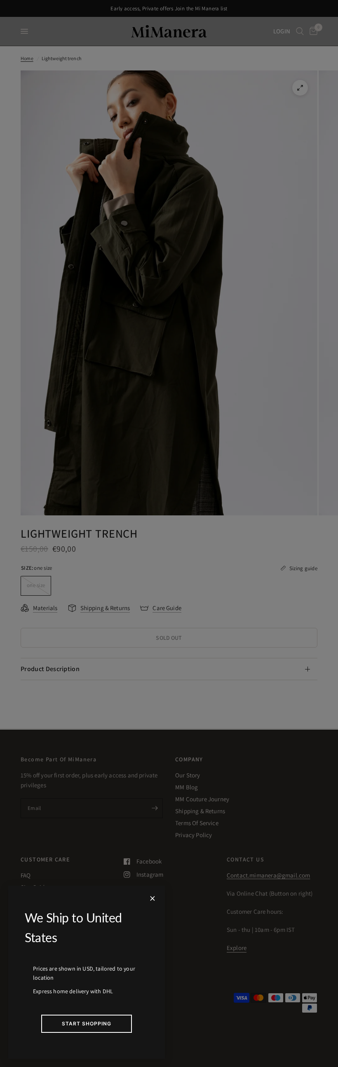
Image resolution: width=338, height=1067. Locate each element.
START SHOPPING (86, 1023)
